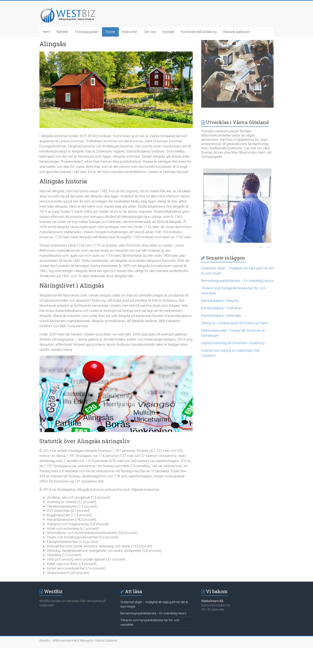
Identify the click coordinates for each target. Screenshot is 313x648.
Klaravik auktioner (236, 32)
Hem (46, 32)
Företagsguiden (87, 32)
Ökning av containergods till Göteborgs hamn (234, 323)
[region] (237, 206)
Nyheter (62, 32)
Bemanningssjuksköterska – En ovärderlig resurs (237, 281)
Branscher (129, 32)
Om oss (150, 32)
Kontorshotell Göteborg (199, 32)
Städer (110, 32)
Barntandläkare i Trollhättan (221, 308)
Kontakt (168, 32)
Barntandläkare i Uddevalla (221, 316)
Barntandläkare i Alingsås (219, 301)
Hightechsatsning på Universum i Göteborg (232, 343)
